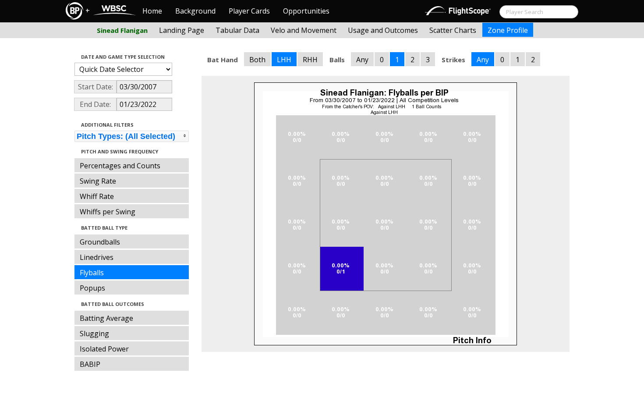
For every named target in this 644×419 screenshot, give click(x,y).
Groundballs (100, 242)
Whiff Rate (97, 196)
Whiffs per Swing (107, 212)
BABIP (90, 364)
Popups (92, 288)
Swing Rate (98, 181)
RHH (310, 59)
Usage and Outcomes (383, 30)
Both (257, 59)
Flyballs (92, 272)
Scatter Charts (452, 30)
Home (152, 11)
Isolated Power (104, 349)
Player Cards (249, 11)
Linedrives (96, 257)
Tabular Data (237, 30)
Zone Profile (508, 30)
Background (195, 11)
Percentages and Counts (120, 165)
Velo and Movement (303, 30)
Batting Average (106, 318)
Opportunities (306, 11)
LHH (284, 59)
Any (362, 59)
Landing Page (181, 30)
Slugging (94, 333)
